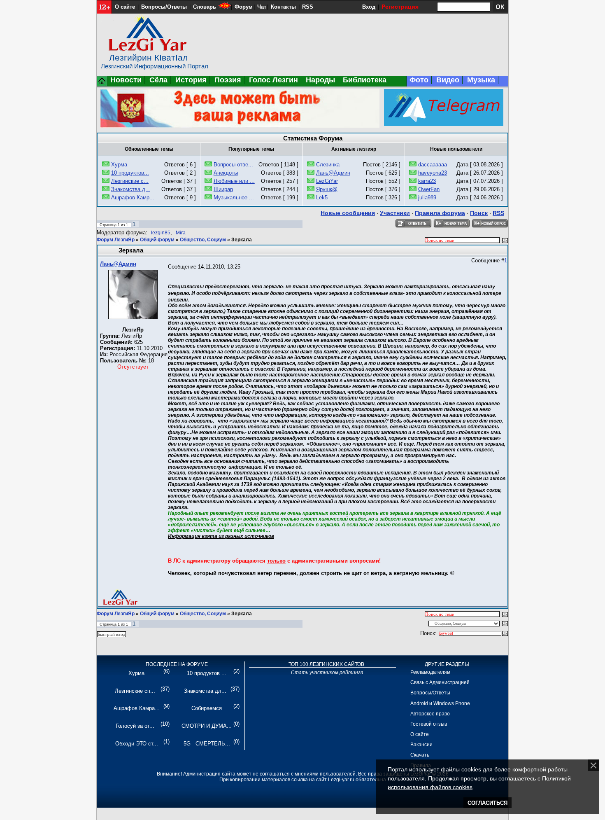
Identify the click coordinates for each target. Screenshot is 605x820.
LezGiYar (327, 181)
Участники (395, 213)
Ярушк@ (326, 189)
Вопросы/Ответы (164, 7)
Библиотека (364, 80)
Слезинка (328, 164)
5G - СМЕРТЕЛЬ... (207, 744)
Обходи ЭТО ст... (136, 744)
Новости (126, 80)
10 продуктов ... (206, 673)
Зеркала (241, 240)
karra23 (427, 181)
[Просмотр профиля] (133, 317)
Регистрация (400, 6)
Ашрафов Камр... (132, 197)
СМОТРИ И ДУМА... (207, 726)
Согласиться (487, 803)
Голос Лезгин (273, 80)
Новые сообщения (348, 213)
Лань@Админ (333, 173)
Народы (320, 80)
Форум (244, 7)
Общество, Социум (203, 240)
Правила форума (440, 213)
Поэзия (227, 80)
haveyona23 (432, 173)
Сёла (158, 80)
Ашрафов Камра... (137, 708)
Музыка (481, 80)
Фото (419, 80)
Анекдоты (226, 173)
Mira (181, 233)
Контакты (283, 7)
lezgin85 (160, 233)
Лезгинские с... (130, 181)
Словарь (204, 7)
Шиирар (223, 189)
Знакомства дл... (205, 691)
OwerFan (429, 189)
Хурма (119, 164)
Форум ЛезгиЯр (116, 240)
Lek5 (322, 197)
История (191, 80)
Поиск (479, 213)
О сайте (125, 7)
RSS (307, 7)
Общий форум (157, 240)
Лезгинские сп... (135, 691)
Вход (368, 7)
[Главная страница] (102, 85)
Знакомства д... (130, 189)
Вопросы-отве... (233, 164)
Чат (261, 7)
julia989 (427, 197)
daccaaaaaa (432, 164)
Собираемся (206, 708)
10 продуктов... (130, 173)
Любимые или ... (234, 181)
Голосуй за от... (135, 726)
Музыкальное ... (234, 197)
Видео (447, 80)
